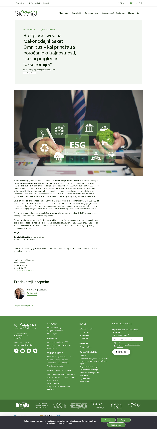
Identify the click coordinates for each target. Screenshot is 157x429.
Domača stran (29, 29)
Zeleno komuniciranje (89, 370)
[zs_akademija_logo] (59, 405)
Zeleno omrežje (55, 353)
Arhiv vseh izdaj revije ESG (57, 342)
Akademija (52, 324)
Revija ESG (52, 338)
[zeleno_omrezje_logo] (97, 405)
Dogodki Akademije (47, 29)
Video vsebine (53, 383)
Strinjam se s (128, 346)
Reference (84, 356)
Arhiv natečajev (86, 347)
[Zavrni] (154, 422)
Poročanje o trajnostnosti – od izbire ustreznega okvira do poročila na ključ (94, 361)
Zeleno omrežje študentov (61, 371)
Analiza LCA (85, 376)
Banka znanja (52, 380)
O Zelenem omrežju (55, 366)
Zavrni (124, 420)
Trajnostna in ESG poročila (58, 363)
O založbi (84, 339)
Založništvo (86, 329)
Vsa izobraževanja (54, 328)
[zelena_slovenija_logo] (134, 405)
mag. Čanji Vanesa (29, 73)
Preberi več (116, 425)
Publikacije (84, 333)
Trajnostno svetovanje (89, 367)
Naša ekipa (84, 382)
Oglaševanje (52, 348)
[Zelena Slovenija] (26, 13)
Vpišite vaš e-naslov (120, 335)
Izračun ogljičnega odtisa (90, 373)
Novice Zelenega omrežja (57, 360)
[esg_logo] (78, 405)
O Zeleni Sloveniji (88, 352)
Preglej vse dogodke (23, 306)
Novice (82, 324)
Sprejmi (108, 420)
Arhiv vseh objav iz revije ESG (59, 345)
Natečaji (83, 343)
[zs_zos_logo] (116, 405)
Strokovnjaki (52, 334)
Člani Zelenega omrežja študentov (61, 374)
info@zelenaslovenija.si (25, 270)
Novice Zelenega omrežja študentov (62, 377)
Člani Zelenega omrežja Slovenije (60, 357)
